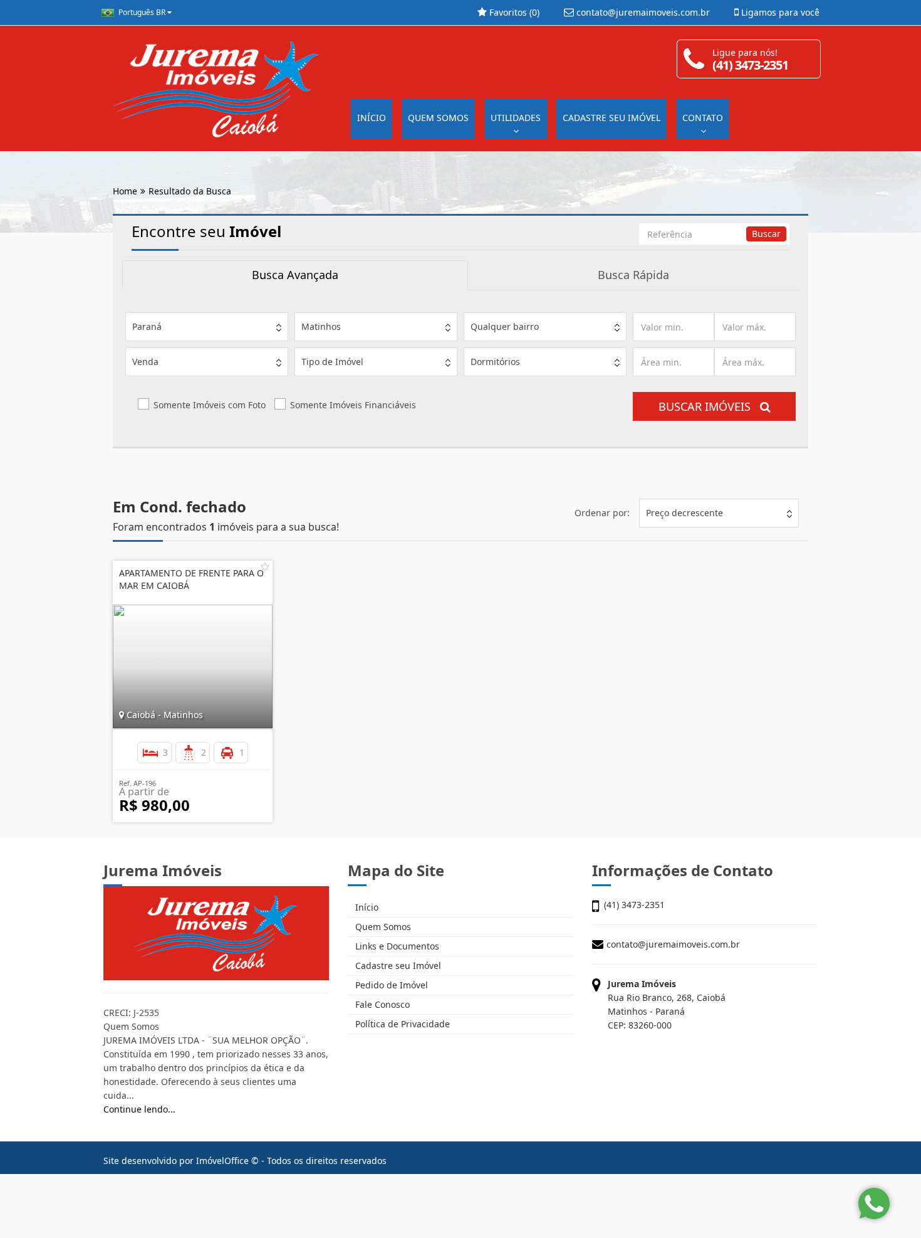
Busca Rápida (633, 274)
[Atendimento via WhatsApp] (874, 1203)
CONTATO (702, 118)
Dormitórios (495, 362)
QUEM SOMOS (438, 118)
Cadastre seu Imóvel (397, 965)
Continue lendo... (139, 1109)
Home (125, 191)
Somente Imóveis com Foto (210, 405)
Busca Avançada (295, 274)
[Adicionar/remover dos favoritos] (265, 566)
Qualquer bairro (505, 326)
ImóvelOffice (222, 1161)
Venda (145, 362)
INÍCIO (371, 118)
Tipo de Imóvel (332, 362)
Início (365, 907)
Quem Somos (382, 927)
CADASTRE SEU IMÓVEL (611, 118)
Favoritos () (513, 12)
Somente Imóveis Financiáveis (353, 405)
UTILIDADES (516, 118)
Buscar (766, 234)
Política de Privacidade (401, 1024)
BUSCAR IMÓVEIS (709, 406)
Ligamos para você (779, 12)
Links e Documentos (396, 946)
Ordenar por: (602, 513)
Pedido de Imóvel (390, 985)
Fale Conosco (381, 1004)
